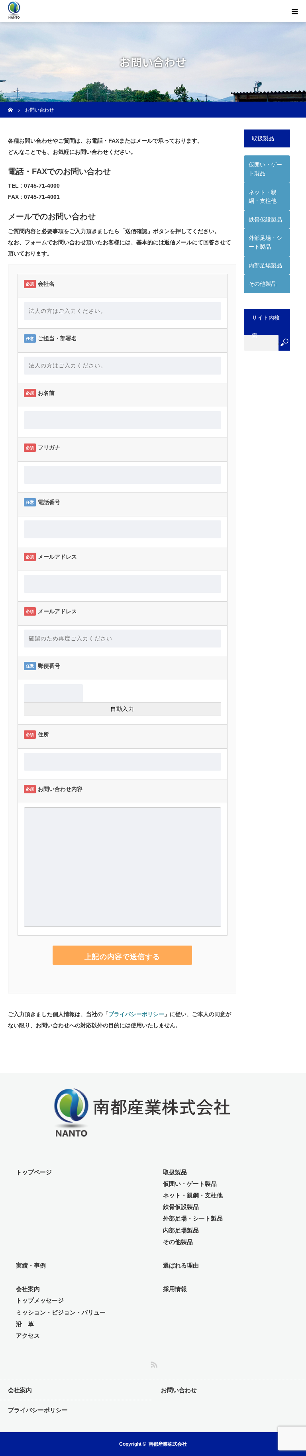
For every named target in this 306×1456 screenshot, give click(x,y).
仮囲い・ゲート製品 (265, 169)
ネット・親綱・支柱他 (263, 196)
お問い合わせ (179, 1390)
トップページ (34, 1172)
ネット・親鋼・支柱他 (193, 1195)
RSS (153, 1363)
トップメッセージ (40, 1300)
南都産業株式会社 (168, 1444)
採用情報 (175, 1288)
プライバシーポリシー (136, 1014)
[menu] (295, 11)
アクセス (28, 1335)
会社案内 (28, 1288)
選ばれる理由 (181, 1265)
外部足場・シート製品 (265, 242)
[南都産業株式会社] (45, 18)
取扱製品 (175, 1172)
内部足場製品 (265, 265)
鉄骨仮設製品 (265, 219)
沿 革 (25, 1324)
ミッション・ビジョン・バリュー (61, 1312)
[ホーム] (10, 105)
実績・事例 (31, 1265)
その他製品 (263, 284)
